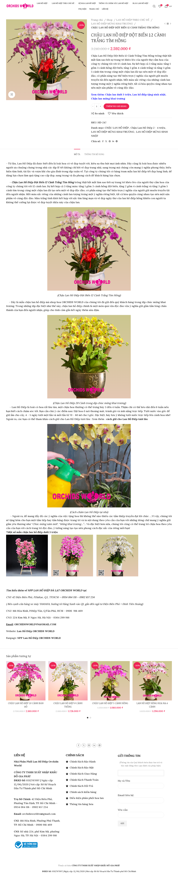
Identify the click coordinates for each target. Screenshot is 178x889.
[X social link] (106, 141)
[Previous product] (165, 23)
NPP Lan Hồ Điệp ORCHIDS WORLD (39, 638)
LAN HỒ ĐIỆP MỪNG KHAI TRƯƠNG (112, 23)
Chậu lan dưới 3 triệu (118, 94)
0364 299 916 (61, 617)
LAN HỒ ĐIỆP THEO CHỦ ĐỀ (133, 19)
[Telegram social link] (116, 141)
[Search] (154, 6)
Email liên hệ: (126, 795)
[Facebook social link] (102, 141)
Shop (110, 19)
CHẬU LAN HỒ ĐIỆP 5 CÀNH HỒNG (110, 703)
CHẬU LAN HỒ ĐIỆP (117, 127)
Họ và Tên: (124, 780)
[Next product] (170, 23)
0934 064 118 (69, 597)
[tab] (77, 153)
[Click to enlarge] (11, 94)
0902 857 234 (87, 597)
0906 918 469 (74, 610)
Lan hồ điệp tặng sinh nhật (148, 94)
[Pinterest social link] (110, 141)
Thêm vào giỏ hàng (116, 106)
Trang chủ (97, 19)
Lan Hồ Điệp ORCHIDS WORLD (36, 631)
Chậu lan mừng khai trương (108, 98)
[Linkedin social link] (113, 141)
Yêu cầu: (123, 809)
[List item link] (89, 762)
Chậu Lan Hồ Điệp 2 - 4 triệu (148, 127)
